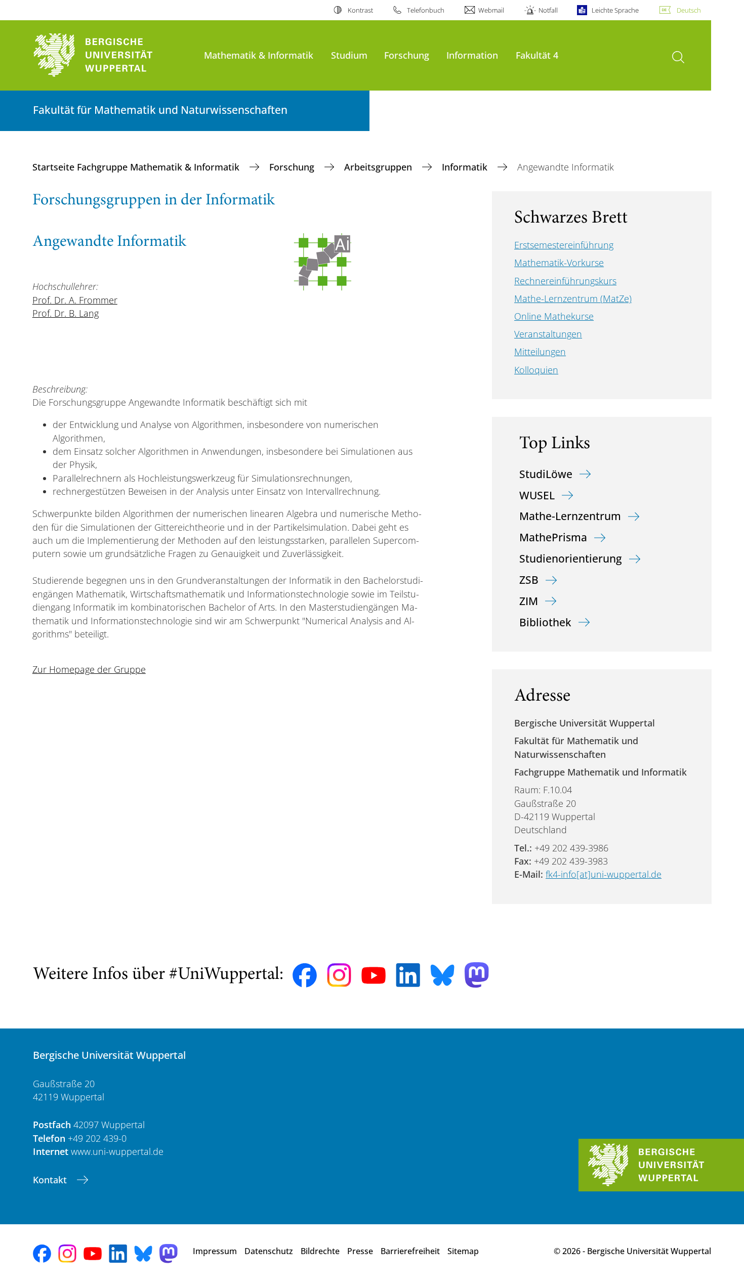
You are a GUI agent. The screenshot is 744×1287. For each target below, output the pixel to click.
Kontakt (51, 1180)
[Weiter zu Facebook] (305, 975)
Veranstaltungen (548, 334)
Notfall (548, 10)
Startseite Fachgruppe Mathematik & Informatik (137, 167)
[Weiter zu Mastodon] (477, 975)
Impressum (215, 1251)
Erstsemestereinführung (563, 245)
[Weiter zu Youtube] (373, 975)
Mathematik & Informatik (258, 55)
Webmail (491, 10)
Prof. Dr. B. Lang (65, 313)
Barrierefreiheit (410, 1251)
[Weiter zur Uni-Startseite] (113, 55)
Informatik (466, 167)
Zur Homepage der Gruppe (89, 669)
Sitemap (463, 1251)
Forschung (406, 55)
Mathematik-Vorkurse (559, 262)
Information (472, 55)
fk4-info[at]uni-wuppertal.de (604, 874)
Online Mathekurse (554, 316)
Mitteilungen (540, 352)
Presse (360, 1251)
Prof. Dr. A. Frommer (74, 300)
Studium (349, 55)
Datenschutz (268, 1251)
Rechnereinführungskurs (565, 281)
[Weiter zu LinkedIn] (408, 975)
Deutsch (689, 10)
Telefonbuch (425, 10)
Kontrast (360, 10)
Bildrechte (320, 1251)
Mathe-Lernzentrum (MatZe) (573, 298)
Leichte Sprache (615, 10)
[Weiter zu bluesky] (442, 974)
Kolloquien (536, 370)
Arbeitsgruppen (379, 167)
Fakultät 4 (537, 55)
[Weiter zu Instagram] (339, 975)
